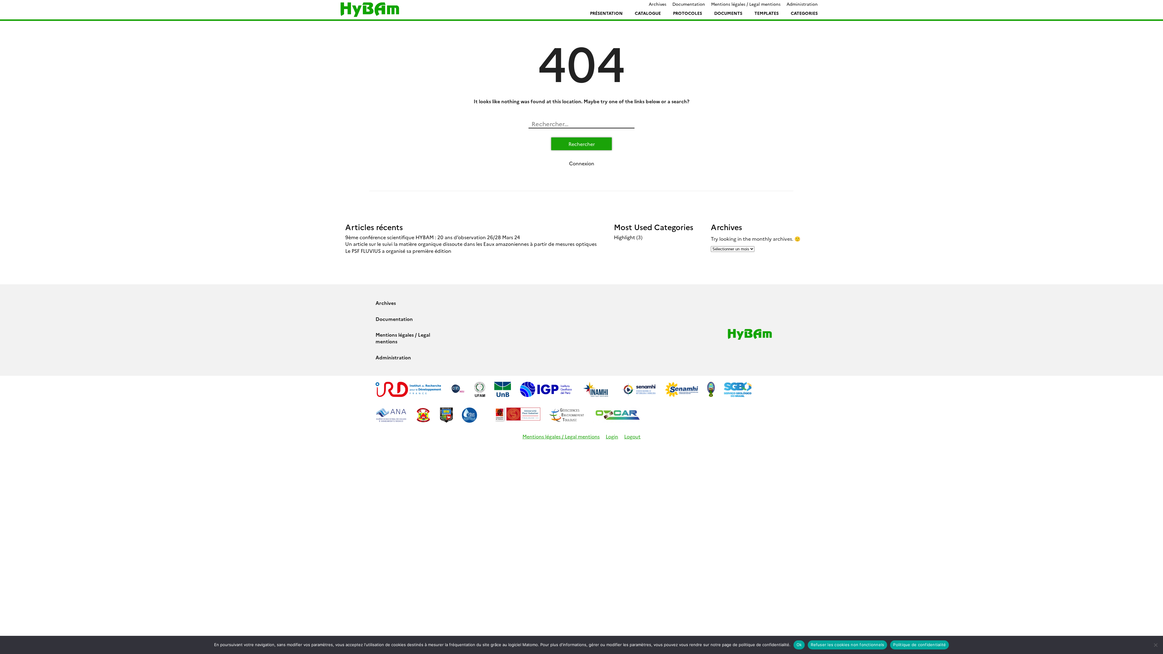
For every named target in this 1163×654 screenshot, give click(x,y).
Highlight (624, 237)
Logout (632, 436)
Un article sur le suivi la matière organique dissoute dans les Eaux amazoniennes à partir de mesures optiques (471, 243)
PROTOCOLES (687, 13)
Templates (766, 13)
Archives (657, 4)
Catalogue (648, 13)
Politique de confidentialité (919, 644)
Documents (728, 13)
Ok (799, 644)
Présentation (606, 13)
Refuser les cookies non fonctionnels (847, 644)
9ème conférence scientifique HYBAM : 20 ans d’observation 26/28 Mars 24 (432, 237)
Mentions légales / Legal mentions (745, 4)
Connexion (581, 163)
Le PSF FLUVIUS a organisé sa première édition (398, 250)
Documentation (688, 4)
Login (612, 436)
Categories (804, 13)
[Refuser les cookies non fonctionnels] (1155, 645)
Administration (802, 4)
